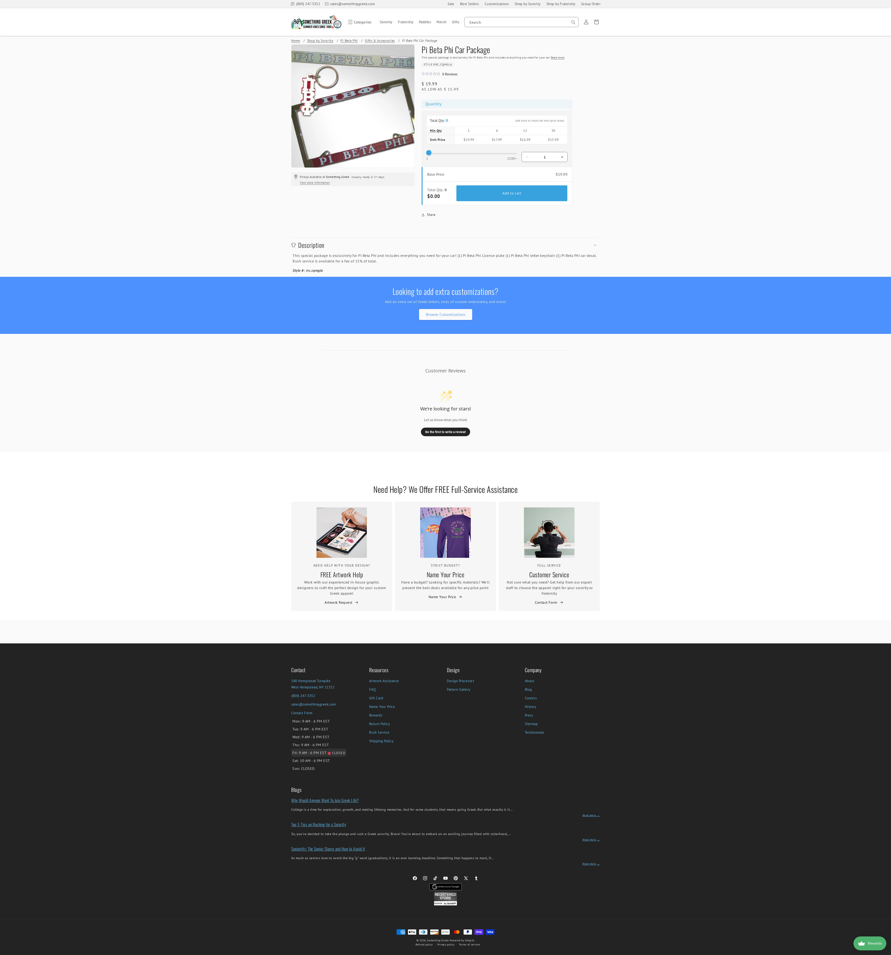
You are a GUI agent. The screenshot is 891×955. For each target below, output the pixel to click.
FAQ (372, 689)
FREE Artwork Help (341, 574)
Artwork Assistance (384, 681)
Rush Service (379, 732)
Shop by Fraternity (560, 4)
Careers (531, 698)
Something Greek (438, 940)
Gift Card (376, 698)
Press (529, 715)
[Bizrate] (884, 952)
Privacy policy (446, 944)
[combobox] (521, 22)
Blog (528, 689)
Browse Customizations (445, 314)
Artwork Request (338, 602)
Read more (558, 57)
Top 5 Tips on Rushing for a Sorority (318, 824)
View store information (315, 182)
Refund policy (424, 944)
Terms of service (469, 944)
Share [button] (431, 215)
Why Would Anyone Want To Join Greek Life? (325, 800)
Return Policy (379, 724)
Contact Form (546, 602)
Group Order (591, 4)
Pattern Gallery (458, 689)
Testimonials (534, 732)
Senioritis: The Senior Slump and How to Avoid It (328, 849)
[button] (359, 22)
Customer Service (549, 574)
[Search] (573, 22)
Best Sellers (469, 4)
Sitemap (531, 724)
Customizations (497, 4)
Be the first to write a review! (445, 432)
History (530, 706)
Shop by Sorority (528, 4)
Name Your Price (446, 574)
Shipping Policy (381, 741)
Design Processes (460, 681)
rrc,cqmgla (442, 64)
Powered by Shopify (462, 940)
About (529, 681)
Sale (451, 4)
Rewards (375, 715)
